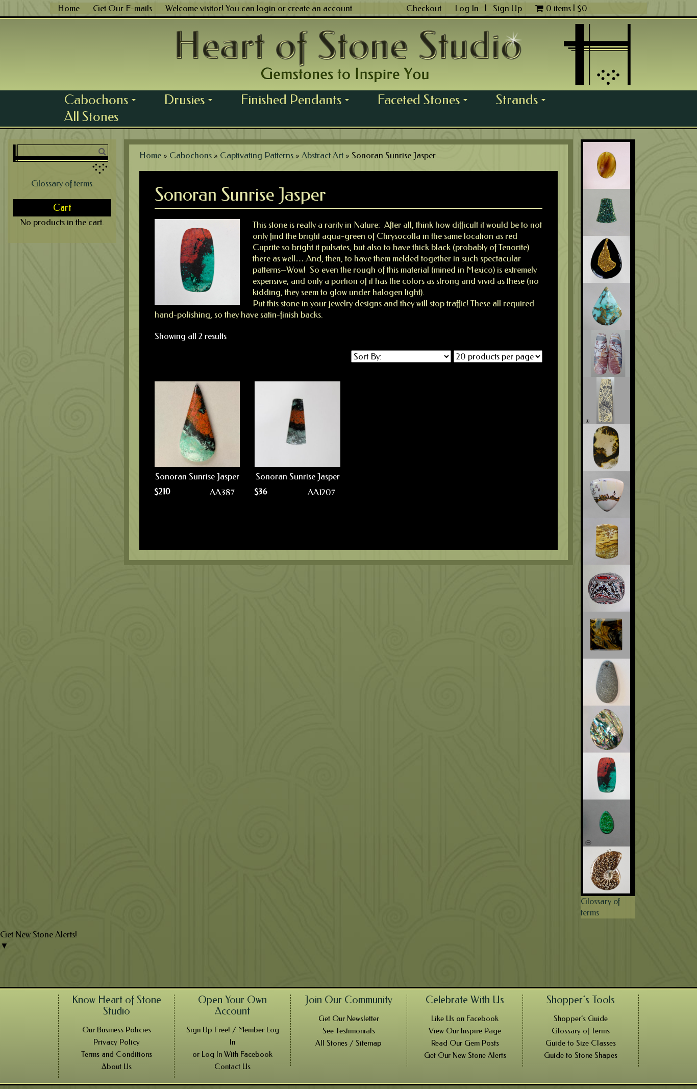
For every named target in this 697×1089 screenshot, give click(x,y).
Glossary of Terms (581, 1030)
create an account (320, 8)
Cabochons (103, 99)
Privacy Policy (116, 1042)
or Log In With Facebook (232, 1054)
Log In (468, 8)
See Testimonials (348, 1030)
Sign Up (507, 8)
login (266, 8)
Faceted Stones (426, 99)
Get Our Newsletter (348, 1018)
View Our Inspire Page (465, 1030)
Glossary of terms (61, 183)
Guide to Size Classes (580, 1043)
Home (69, 8)
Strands (524, 99)
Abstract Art (322, 155)
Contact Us (232, 1066)
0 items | (566, 8)
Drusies (191, 99)
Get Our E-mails (122, 8)
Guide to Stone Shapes (580, 1055)
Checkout (423, 8)
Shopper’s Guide (581, 1018)
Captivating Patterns (256, 155)
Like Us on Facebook (465, 1018)
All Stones (91, 116)
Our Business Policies (116, 1029)
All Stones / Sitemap (348, 1043)
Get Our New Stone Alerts (465, 1055)
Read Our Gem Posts (465, 1043)
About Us (117, 1066)
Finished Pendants (298, 99)
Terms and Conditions (116, 1054)
